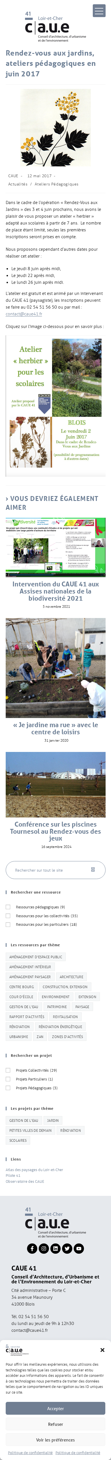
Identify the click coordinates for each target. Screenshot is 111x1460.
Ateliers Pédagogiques (57, 184)
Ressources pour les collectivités (47, 915)
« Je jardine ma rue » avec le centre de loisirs (55, 728)
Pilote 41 (13, 1175)
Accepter (55, 1408)
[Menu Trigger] (99, 10)
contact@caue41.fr (24, 314)
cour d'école (21, 996)
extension (87, 996)
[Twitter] (67, 1248)
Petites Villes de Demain (30, 1130)
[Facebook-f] (32, 1248)
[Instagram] (44, 1248)
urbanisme (18, 1036)
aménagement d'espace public (35, 956)
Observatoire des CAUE (25, 1181)
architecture (71, 976)
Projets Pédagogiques (36, 1087)
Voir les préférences (55, 1440)
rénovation (19, 1026)
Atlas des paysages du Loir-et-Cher (34, 1169)
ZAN (40, 1036)
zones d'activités (67, 1036)
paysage (82, 1006)
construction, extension (65, 986)
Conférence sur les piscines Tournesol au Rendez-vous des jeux (55, 831)
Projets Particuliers (34, 1078)
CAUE (13, 175)
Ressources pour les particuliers (46, 924)
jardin (53, 1120)
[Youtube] (79, 1248)
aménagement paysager (30, 976)
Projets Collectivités (36, 1070)
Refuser (55, 1424)
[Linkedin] (55, 1248)
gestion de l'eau (23, 1006)
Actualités (18, 184)
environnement (55, 996)
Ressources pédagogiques (40, 906)
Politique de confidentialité (30, 1452)
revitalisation (65, 1016)
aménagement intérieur (30, 966)
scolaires (18, 1140)
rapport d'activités (26, 1016)
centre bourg (21, 986)
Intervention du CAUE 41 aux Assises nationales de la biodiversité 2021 (56, 591)
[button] (102, 1350)
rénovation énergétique (60, 1026)
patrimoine (57, 1006)
